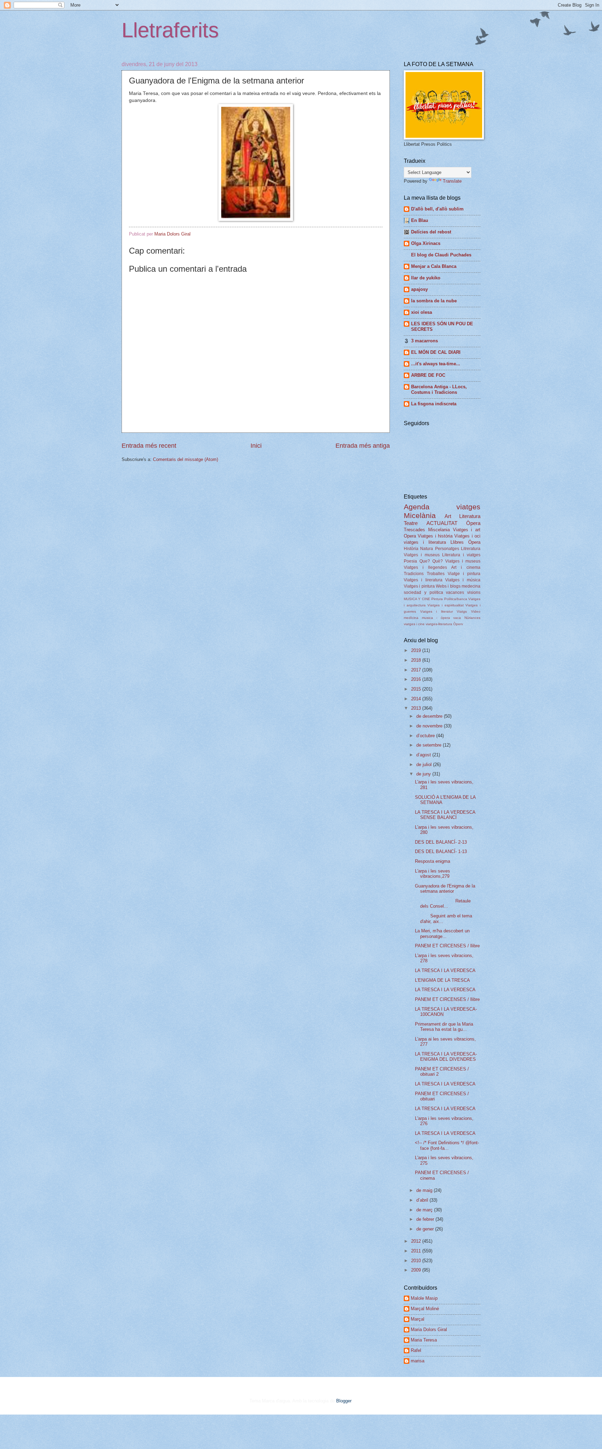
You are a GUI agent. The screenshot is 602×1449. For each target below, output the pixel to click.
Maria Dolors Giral (429, 1329)
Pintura (437, 599)
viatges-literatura (439, 624)
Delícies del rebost (431, 231)
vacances (455, 592)
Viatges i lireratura (423, 580)
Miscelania (439, 529)
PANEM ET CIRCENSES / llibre (447, 945)
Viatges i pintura (419, 586)
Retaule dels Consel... (443, 903)
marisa (417, 1360)
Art (448, 516)
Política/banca (455, 599)
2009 (416, 1270)
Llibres (457, 542)
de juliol (424, 764)
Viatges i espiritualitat (445, 605)
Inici (256, 445)
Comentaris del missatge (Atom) (185, 459)
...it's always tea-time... (435, 363)
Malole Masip (424, 1298)
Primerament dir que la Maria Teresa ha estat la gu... (444, 1026)
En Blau (419, 220)
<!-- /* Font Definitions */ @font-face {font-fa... (447, 1145)
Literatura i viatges (461, 555)
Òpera (473, 523)
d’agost (424, 754)
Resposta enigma (432, 861)
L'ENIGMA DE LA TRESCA (442, 980)
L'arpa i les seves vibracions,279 (432, 873)
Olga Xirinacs (425, 243)
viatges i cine (414, 624)
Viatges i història (435, 536)
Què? (437, 561)
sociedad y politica (423, 592)
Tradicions (414, 574)
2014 (416, 698)
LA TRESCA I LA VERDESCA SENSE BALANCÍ (445, 815)
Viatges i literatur (436, 611)
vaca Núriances (466, 618)
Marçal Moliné (425, 1308)
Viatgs (462, 611)
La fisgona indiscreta (433, 403)
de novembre (430, 726)
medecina (471, 586)
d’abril (423, 1200)
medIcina (411, 618)
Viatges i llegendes (425, 567)
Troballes (436, 574)
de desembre (430, 716)
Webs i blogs (448, 586)
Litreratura (470, 549)
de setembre (429, 745)
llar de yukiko (425, 277)
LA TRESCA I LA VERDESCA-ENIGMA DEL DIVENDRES (446, 1056)
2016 (416, 679)
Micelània (420, 515)
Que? (424, 561)
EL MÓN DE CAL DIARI (436, 352)
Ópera (474, 542)
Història (411, 549)
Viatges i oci (467, 536)
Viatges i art (467, 529)
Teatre (411, 523)
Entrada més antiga (362, 445)
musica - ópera (436, 618)
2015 (416, 689)
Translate (452, 181)
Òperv (458, 624)
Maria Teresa (424, 1340)
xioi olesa (421, 312)
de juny (424, 774)
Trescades (414, 529)
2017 (416, 669)
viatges (468, 507)
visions (473, 592)
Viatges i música (462, 580)
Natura (426, 549)
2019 (416, 650)
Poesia (410, 561)
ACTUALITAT (441, 523)
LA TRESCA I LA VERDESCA (445, 970)
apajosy (419, 289)
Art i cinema (465, 567)
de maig (425, 1190)
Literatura (469, 516)
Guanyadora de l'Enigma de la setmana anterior (445, 888)
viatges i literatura (425, 542)
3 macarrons (424, 340)
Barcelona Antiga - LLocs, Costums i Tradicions (439, 389)
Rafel (416, 1350)
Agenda (417, 507)
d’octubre (426, 735)
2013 (416, 708)
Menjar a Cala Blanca (433, 266)
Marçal (417, 1319)
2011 (416, 1250)
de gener (425, 1229)
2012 (416, 1241)
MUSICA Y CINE (417, 599)
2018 (416, 660)
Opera (410, 536)
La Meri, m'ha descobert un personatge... (442, 933)
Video (475, 611)
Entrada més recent (149, 445)
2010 (416, 1260)
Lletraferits (170, 30)
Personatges (447, 549)
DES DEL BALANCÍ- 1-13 (441, 851)
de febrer (425, 1219)
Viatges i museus (422, 555)
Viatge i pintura (464, 574)
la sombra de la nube (434, 300)
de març (425, 1209)
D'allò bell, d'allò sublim (437, 209)
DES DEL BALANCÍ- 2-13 (441, 842)
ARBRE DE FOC (428, 375)
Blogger (343, 1400)
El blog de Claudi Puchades (441, 254)
